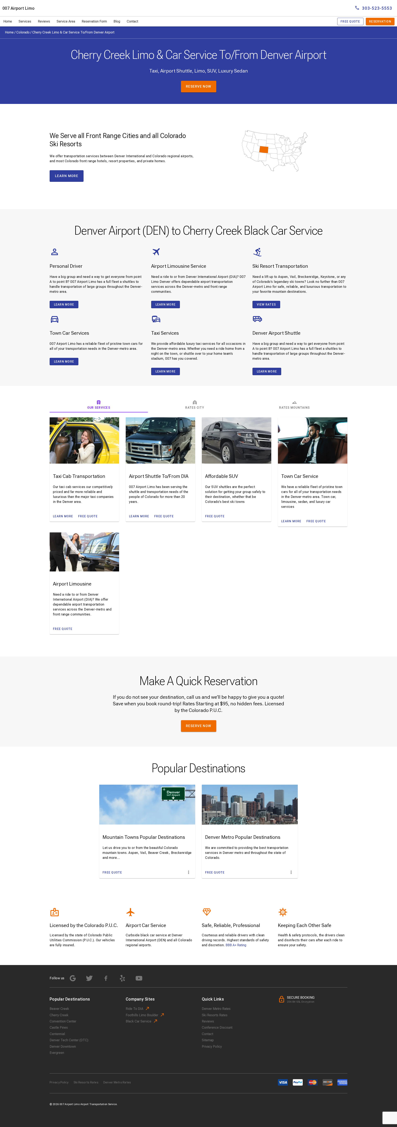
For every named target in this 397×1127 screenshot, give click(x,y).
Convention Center (63, 1021)
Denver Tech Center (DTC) (69, 1040)
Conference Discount (217, 1027)
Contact (132, 21)
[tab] (99, 404)
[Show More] (189, 872)
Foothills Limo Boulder (142, 1015)
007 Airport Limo (18, 8)
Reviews (44, 21)
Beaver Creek (59, 1009)
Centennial (57, 1034)
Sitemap (208, 1040)
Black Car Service (138, 1021)
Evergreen (57, 1053)
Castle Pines (59, 1027)
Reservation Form (94, 21)
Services (25, 21)
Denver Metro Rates (216, 1009)
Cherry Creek (59, 1015)
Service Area (66, 21)
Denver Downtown (63, 1046)
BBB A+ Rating (236, 945)
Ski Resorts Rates (214, 1015)
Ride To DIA (134, 1009)
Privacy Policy (212, 1046)
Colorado (23, 32)
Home (7, 21)
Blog (117, 21)
